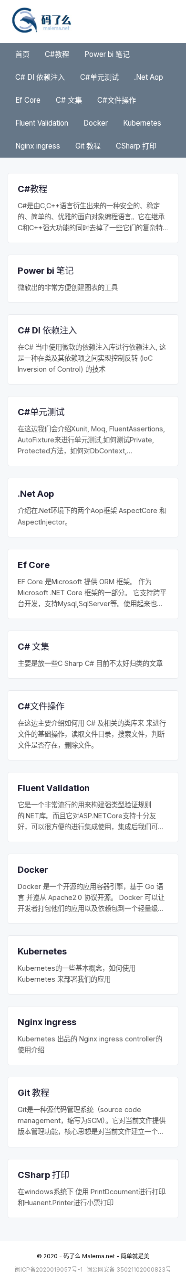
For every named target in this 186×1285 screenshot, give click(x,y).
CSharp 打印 (136, 145)
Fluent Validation (41, 123)
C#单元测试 (99, 77)
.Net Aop (148, 77)
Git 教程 (88, 145)
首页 (22, 54)
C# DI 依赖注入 (40, 77)
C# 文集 (69, 100)
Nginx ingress (37, 145)
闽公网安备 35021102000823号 (128, 1269)
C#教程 (57, 54)
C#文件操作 (116, 100)
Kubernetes (142, 123)
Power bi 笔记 (107, 54)
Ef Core (28, 100)
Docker (95, 123)
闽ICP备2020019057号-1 (49, 1269)
